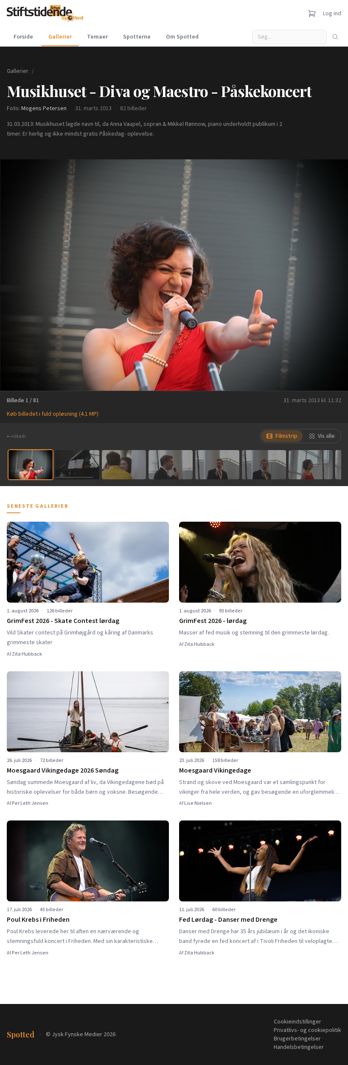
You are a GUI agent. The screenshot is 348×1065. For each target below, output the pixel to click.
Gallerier (60, 37)
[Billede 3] (124, 464)
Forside (23, 37)
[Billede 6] (264, 464)
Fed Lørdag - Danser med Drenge (228, 919)
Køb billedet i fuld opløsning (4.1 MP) (52, 414)
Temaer (97, 37)
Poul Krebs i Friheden (38, 919)
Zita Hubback (27, 654)
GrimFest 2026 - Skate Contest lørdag (63, 621)
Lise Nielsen (198, 803)
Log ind (332, 13)
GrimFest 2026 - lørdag (213, 621)
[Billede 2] (77, 464)
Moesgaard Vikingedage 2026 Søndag (62, 770)
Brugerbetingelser (297, 1038)
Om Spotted (182, 37)
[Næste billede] (331, 275)
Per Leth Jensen (30, 803)
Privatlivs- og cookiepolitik (307, 1030)
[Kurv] (312, 13)
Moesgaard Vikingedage (215, 770)
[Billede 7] (311, 464)
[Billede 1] (30, 464)
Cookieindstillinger (297, 1022)
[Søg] (335, 37)
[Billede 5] (217, 464)
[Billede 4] (171, 464)
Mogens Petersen (44, 108)
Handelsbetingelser (299, 1047)
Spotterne (137, 37)
